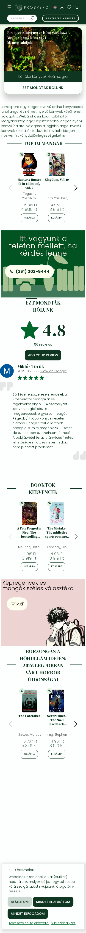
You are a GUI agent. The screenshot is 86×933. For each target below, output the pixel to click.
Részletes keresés (61, 18)
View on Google (53, 371)
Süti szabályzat (63, 923)
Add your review (43, 355)
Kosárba (29, 217)
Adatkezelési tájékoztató (29, 923)
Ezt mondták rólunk (43, 87)
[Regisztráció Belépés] (62, 7)
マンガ (17, 604)
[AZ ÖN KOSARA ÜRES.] (76, 7)
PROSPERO (36, 7)
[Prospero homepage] (18, 7)
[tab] (31, 298)
